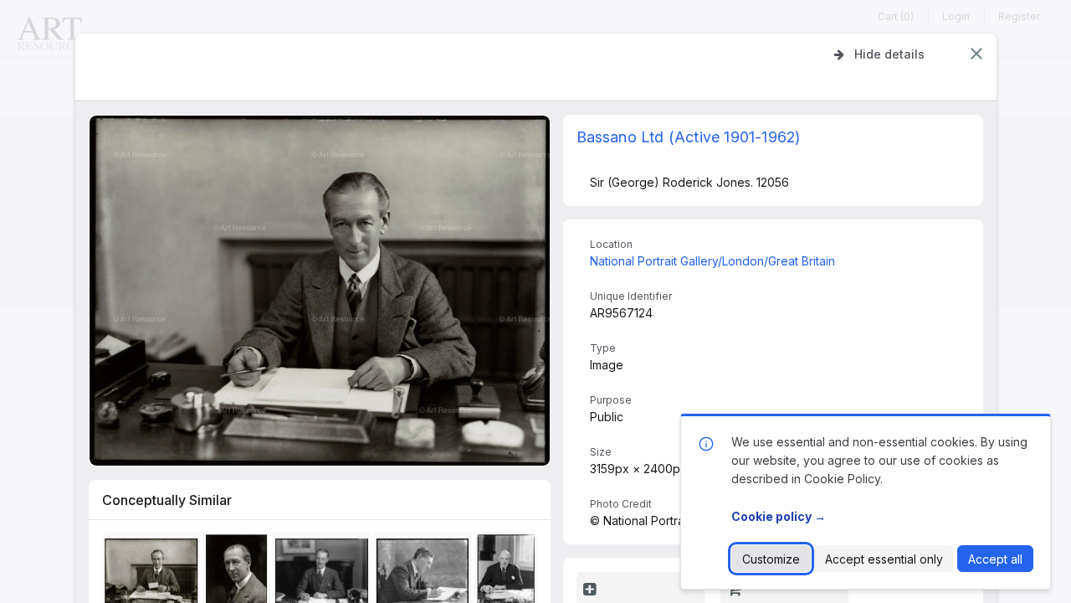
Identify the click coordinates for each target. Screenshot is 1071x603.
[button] (976, 54)
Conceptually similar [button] (167, 500)
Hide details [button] (889, 54)
